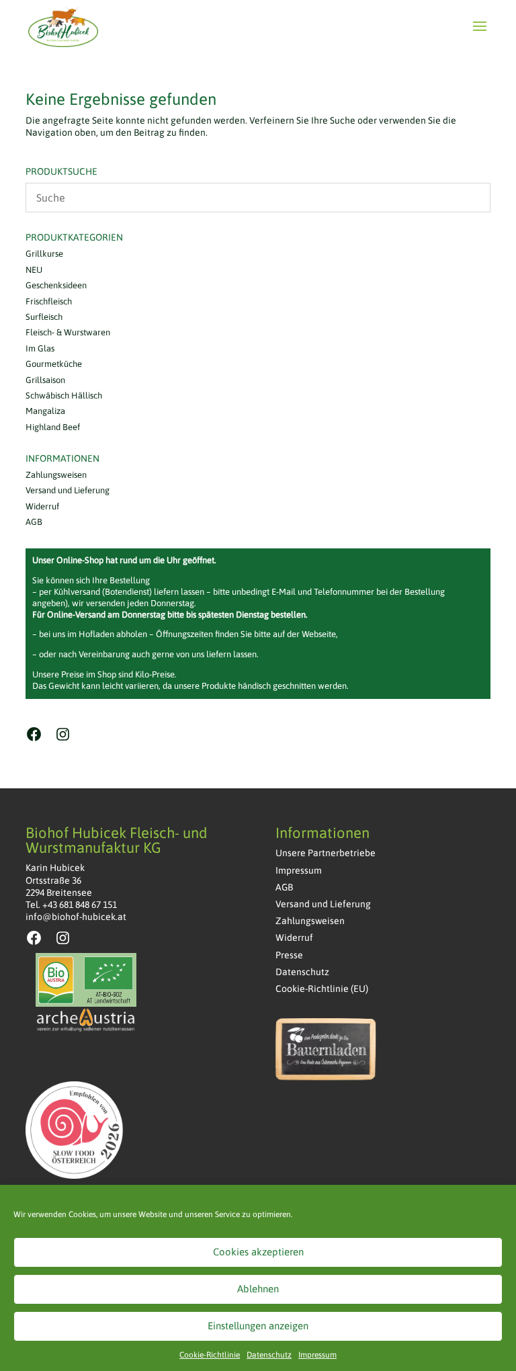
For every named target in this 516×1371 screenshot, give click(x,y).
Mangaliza (45, 411)
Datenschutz (269, 1355)
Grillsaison (45, 380)
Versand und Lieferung (68, 490)
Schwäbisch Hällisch (64, 395)
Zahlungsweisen (56, 475)
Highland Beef (53, 427)
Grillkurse (44, 254)
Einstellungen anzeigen (258, 1325)
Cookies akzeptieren (258, 1251)
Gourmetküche (54, 364)
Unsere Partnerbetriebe (325, 852)
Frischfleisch (49, 301)
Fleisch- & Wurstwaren (68, 332)
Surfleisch (44, 317)
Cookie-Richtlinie (209, 1355)
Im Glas (40, 348)
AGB (34, 522)
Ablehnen (258, 1288)
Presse (289, 955)
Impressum (317, 1355)
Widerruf (42, 506)
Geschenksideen (56, 285)
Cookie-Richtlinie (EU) (321, 988)
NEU (34, 270)
